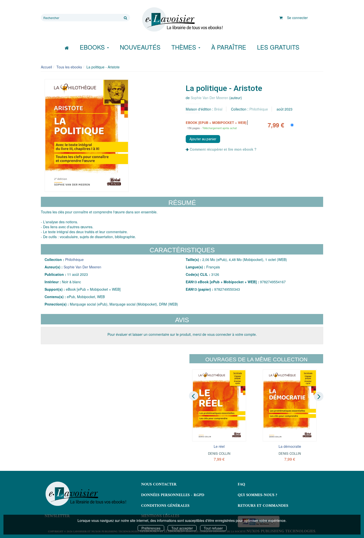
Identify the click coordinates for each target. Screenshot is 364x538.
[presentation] (193, 396)
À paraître (228, 47)
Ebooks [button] (93, 47)
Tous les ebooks (69, 66)
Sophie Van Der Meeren (209, 97)
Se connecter (297, 17)
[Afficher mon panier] (281, 17)
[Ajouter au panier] (203, 139)
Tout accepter (182, 528)
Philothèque (258, 109)
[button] (87, 135)
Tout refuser (213, 528)
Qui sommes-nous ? (257, 495)
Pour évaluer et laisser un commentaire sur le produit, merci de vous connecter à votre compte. (182, 334)
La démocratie (290, 446)
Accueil (46, 66)
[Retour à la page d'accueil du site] (182, 19)
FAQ (241, 484)
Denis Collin (219, 453)
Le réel (219, 446)
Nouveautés (140, 47)
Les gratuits (278, 47)
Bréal (218, 109)
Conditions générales (165, 505)
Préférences (150, 528)
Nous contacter (159, 484)
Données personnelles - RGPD (172, 495)
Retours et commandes (263, 505)
